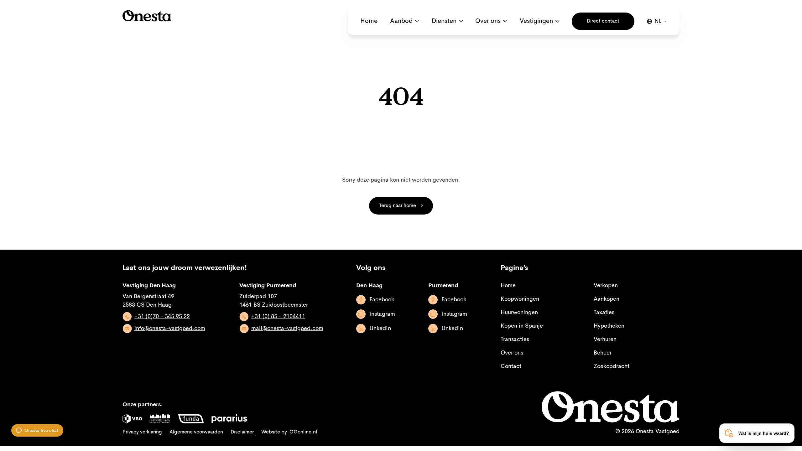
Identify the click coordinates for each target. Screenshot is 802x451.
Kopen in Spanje (522, 326)
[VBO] (132, 418)
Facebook (381, 300)
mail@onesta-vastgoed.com (287, 328)
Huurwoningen (519, 312)
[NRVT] (160, 418)
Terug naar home (397, 205)
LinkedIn (380, 328)
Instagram (382, 314)
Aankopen (606, 299)
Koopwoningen (520, 299)
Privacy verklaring (142, 432)
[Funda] (191, 418)
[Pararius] (229, 418)
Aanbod (401, 21)
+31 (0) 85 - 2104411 (278, 316)
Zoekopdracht (611, 366)
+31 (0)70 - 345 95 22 (162, 316)
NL (657, 21)
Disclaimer (242, 432)
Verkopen (606, 285)
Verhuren (605, 339)
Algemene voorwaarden (196, 432)
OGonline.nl (303, 432)
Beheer (603, 353)
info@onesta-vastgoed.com (169, 328)
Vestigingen (536, 21)
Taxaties (604, 312)
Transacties (515, 339)
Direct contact (603, 21)
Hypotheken (609, 326)
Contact (511, 366)
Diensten (444, 21)
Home (369, 21)
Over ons (488, 21)
